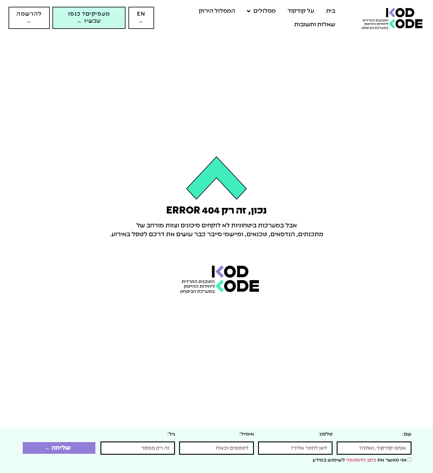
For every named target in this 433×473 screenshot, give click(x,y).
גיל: (171, 434)
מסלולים (264, 11)
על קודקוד (300, 11)
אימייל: (246, 434)
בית (330, 11)
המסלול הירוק (217, 11)
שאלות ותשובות (314, 24)
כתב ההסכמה (361, 460)
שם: (406, 434)
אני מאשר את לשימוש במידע (360, 460)
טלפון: (325, 434)
